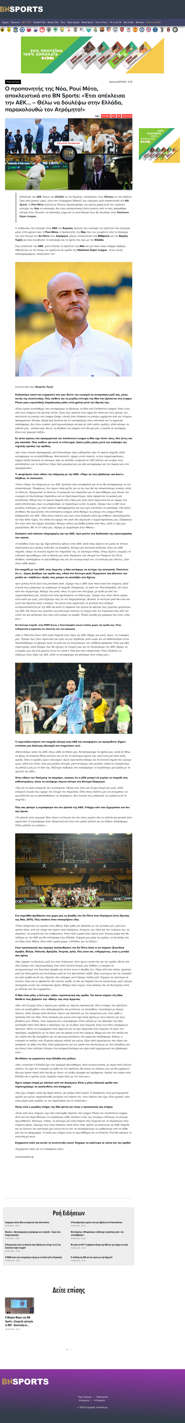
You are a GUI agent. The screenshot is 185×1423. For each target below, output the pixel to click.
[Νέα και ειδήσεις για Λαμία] (35, 29)
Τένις (62, 22)
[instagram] (173, 1381)
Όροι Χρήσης (85, 1396)
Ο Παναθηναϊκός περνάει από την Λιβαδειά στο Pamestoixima (96, 1222)
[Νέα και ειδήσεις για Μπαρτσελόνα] (102, 29)
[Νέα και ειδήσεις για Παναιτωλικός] (62, 29)
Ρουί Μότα (106, 116)
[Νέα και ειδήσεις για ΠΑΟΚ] (75, 29)
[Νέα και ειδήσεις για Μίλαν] (168, 29)
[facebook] (177, 1381)
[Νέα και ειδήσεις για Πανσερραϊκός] (69, 29)
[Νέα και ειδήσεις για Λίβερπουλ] (128, 29)
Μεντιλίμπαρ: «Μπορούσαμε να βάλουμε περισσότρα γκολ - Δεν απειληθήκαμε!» (97, 1234)
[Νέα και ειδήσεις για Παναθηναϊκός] (55, 29)
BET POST (26, 22)
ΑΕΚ (118, 116)
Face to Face (102, 22)
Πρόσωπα (15, 22)
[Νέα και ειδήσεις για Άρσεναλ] (122, 29)
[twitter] (181, 1381)
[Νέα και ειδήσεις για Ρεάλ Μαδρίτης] (95, 29)
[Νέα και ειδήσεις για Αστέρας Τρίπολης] (15, 29)
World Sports (87, 22)
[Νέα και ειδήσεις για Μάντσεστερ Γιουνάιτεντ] (135, 29)
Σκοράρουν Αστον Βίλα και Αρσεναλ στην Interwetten (27, 1222)
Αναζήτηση (180, 23)
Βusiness (140, 22)
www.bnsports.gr (24, 1156)
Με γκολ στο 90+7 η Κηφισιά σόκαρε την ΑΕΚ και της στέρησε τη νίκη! (99, 1244)
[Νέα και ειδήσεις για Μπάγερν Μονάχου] (148, 29)
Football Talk (39, 22)
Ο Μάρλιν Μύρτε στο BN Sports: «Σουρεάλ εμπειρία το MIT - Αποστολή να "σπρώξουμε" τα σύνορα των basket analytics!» (19, 1321)
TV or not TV (116, 22)
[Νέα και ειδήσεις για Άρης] (9, 29)
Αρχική (5, 22)
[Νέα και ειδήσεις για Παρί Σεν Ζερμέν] (155, 29)
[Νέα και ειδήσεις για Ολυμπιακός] (42, 29)
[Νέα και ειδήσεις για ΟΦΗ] (49, 29)
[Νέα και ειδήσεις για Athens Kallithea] (82, 29)
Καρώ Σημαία (73, 22)
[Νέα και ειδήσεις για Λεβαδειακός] (88, 29)
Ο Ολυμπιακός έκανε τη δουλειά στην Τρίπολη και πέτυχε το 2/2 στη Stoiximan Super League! (33, 1246)
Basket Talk (53, 22)
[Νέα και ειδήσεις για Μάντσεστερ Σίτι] (115, 29)
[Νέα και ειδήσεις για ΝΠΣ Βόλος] (29, 29)
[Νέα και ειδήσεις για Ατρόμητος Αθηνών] (22, 29)
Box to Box (129, 22)
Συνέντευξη (127, 116)
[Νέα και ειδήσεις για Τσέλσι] (142, 29)
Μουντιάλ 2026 (153, 22)
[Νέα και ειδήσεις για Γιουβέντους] (162, 29)
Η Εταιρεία (99, 1400)
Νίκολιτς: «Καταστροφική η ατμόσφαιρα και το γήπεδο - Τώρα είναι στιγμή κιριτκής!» (33, 1234)
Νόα (113, 116)
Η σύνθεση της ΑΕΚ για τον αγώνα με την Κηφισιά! (91, 1257)
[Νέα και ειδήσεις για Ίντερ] (175, 29)
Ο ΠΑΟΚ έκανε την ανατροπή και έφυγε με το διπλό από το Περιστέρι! (33, 1257)
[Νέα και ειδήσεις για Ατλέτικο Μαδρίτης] (108, 29)
